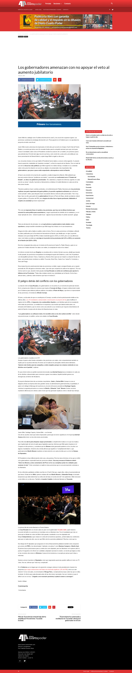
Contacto (67, 3)
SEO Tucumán (22, 671)
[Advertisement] (66, 51)
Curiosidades (89, 182)
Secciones (57, 3)
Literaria (88, 206)
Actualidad (25, 34)
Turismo (88, 228)
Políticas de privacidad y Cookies (52, 9)
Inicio (19, 34)
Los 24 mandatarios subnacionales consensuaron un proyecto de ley (46, 300)
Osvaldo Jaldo (62, 530)
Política (26, 36)
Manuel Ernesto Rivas (94, 179)
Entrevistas (89, 192)
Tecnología (89, 225)
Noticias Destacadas (91, 209)
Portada (48, 3)
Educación (89, 190)
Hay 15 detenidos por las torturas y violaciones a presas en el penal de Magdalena (99, 147)
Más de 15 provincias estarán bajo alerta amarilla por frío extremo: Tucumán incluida (32, 618)
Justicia (88, 201)
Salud (87, 219)
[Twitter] (112, 9)
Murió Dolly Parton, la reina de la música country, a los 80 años (100, 158)
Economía (88, 187)
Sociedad (88, 222)
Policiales (88, 214)
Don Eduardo (91, 176)
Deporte (88, 184)
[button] (112, 3)
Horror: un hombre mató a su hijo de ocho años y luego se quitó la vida (99, 136)
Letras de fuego (90, 203)
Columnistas (89, 174)
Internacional (89, 198)
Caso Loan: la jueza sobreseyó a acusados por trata (98, 141)
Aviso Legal (38, 9)
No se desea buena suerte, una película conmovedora (97, 153)
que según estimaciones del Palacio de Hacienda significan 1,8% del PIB (46, 569)
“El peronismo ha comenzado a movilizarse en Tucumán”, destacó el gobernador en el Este (68, 618)
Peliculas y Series (91, 211)
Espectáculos (89, 195)
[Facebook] (109, 9)
